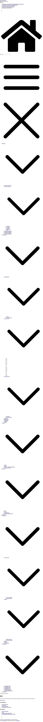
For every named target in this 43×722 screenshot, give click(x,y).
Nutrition (3, 514)
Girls (5, 510)
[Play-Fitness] (21, 52)
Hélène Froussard (5, 704)
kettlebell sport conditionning (7, 713)
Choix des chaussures (7, 233)
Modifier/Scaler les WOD (8, 513)
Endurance (8, 416)
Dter (3, 712)
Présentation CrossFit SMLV (7, 7)
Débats (5, 641)
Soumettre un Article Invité (6, 707)
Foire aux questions (7, 186)
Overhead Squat (9, 317)
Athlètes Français (9, 639)
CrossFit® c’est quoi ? (8, 185)
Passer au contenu (3, 0)
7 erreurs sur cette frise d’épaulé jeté (8, 6)
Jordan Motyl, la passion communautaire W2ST (10, 5)
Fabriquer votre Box (7, 467)
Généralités (8, 227)
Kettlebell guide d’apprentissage (9, 466)
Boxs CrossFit (6, 557)
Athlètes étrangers (9, 640)
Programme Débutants (8, 231)
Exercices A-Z (6, 318)
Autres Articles (6, 643)
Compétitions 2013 (7, 688)
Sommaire (8, 226)
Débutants (3, 143)
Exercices (7, 228)
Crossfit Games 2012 (7, 689)
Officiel (7, 316)
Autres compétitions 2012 (8, 690)
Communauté (4, 515)
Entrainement (4, 234)
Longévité (6, 418)
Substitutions (8, 229)
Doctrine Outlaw (9, 417)
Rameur (5, 422)
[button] (22, 184)
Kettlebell (5, 421)
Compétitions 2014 (7, 687)
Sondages (5, 642)
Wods (7, 230)
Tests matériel (4, 691)
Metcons (3, 468)
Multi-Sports (6, 420)
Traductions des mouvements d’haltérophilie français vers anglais (13, 4)
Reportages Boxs (9, 598)
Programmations (7, 376)
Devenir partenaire (5, 711)
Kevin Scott (4, 705)
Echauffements (6, 276)
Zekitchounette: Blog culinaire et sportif (8, 714)
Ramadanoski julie (5, 706)
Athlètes (5, 599)
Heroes (5, 511)
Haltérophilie (6, 419)
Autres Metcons (6, 512)
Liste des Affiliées (9, 597)
